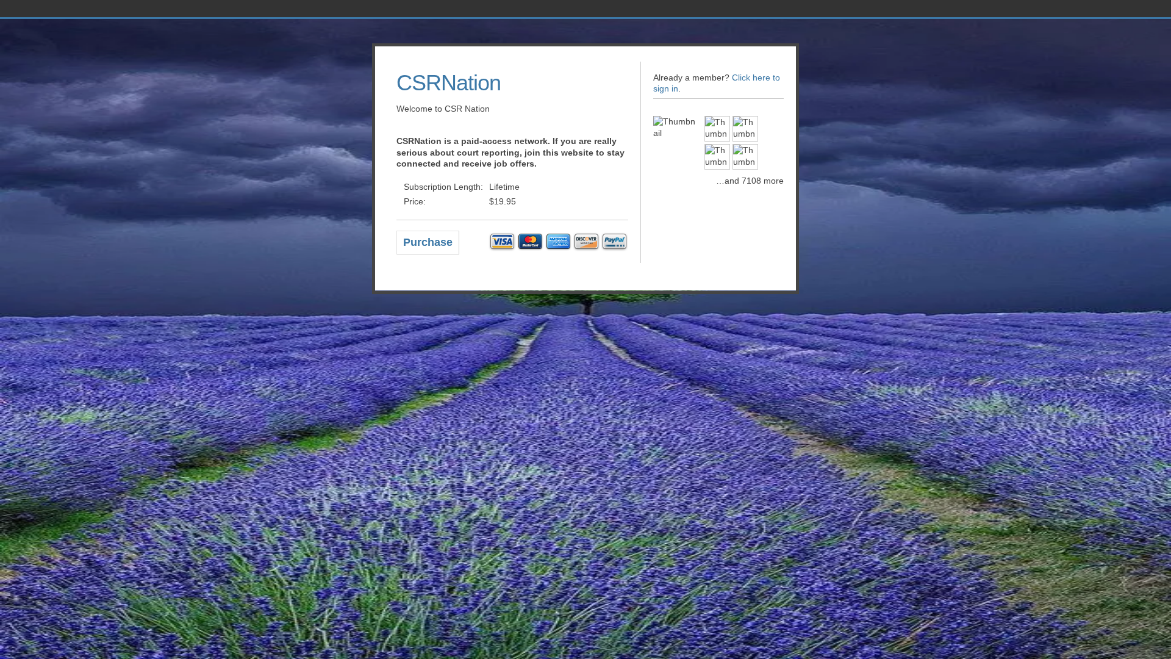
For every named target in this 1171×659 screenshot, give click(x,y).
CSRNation (448, 82)
